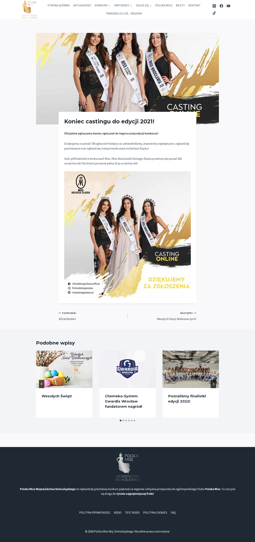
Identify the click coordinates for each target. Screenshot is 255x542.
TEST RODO (132, 512)
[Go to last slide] (41, 384)
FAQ (173, 512)
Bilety (180, 5)
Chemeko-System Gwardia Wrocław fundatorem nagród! (123, 401)
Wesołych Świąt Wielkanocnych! (176, 316)
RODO (117, 512)
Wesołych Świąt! (57, 396)
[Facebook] (221, 6)
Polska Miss (163, 5)
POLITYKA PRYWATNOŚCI (94, 512)
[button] (127, 234)
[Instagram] (214, 6)
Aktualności (82, 5)
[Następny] (213, 384)
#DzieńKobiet (67, 316)
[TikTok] (214, 13)
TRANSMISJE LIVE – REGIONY (124, 13)
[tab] (120, 420)
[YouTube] (228, 6)
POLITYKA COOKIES (155, 512)
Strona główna (58, 5)
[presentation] (64, 369)
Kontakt (194, 5)
